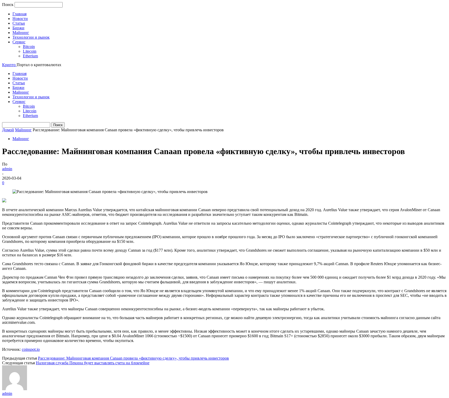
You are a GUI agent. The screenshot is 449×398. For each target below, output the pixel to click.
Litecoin (29, 51)
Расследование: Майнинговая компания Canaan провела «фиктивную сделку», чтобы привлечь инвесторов (133, 358)
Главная (19, 14)
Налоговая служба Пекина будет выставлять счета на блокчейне (92, 363)
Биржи (18, 28)
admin (7, 169)
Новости (20, 18)
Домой (8, 130)
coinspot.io (31, 349)
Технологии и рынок (31, 37)
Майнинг (20, 32)
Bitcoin (29, 46)
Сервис (18, 42)
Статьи (18, 23)
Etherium (30, 56)
